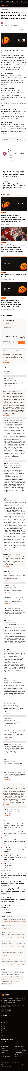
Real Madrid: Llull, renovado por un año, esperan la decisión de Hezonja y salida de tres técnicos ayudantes (13, 899)
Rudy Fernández (5, 981)
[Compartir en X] (12, 30)
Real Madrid (4, 972)
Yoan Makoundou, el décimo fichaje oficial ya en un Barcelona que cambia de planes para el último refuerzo (15, 825)
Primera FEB (18, 1056)
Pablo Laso (16, 974)
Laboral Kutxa (5, 976)
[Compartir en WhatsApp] (9, 30)
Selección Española (19, 1046)
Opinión (3, 1035)
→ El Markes (10, 378)
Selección (3, 1028)
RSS (23, 1064)
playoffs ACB (5, 979)
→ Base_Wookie (10, 679)
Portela (10, 983)
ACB (2, 1020)
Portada (3, 9)
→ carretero (12, 499)
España (3, 974)
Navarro (18, 981)
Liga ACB (8, 9)
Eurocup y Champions (20, 1050)
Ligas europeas (5, 1050)
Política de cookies (5, 1064)
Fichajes (3, 1026)
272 (13, 309)
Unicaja (16, 972)
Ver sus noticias (19, 153)
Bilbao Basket (10, 974)
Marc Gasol (4, 983)
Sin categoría (4, 1046)
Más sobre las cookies (16, 1064)
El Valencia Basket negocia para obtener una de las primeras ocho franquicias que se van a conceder (15, 857)
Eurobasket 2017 (5, 1056)
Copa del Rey (4, 1030)
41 (13, 254)
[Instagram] (9, 1010)
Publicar (21, 342)
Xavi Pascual (12, 976)
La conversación (5, 1017)
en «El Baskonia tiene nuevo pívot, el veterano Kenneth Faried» (14, 928)
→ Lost (11, 718)
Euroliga (22, 972)
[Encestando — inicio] (5, 5)
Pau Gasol (11, 979)
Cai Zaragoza (20, 976)
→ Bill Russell (12, 585)
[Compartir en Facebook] (16, 30)
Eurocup (3, 1033)
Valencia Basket (18, 979)
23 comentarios (14, 25)
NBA (2, 1024)
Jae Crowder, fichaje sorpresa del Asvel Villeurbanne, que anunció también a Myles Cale (15, 849)
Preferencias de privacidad (7, 1066)
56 (13, 279)
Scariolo (12, 981)
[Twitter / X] (2, 1010)
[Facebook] (6, 1010)
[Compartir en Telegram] (19, 30)
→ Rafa (14, 649)
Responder (6, 362)
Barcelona (11, 972)
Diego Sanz (6, 23)
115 (13, 224)
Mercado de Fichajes (20, 1044)
